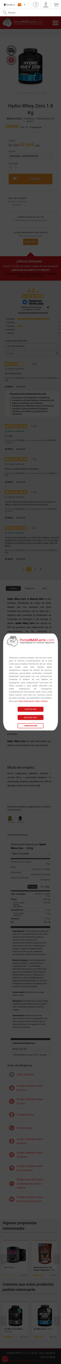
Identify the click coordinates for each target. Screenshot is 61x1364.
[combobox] (21, 5)
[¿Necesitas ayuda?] (36, 5)
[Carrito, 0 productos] (56, 5)
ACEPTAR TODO (31, 709)
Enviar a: (11, 4)
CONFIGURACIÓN (30, 726)
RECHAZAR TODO (30, 717)
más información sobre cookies (33, 701)
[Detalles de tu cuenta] (46, 5)
